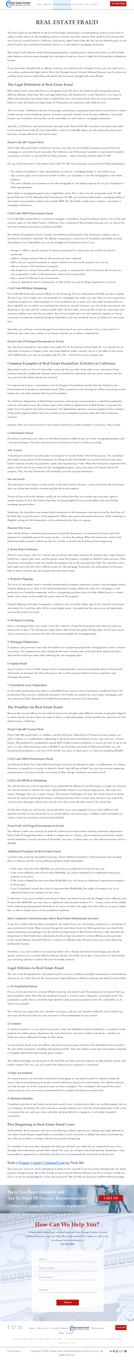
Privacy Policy (13, 1351)
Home (32, 1328)
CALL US (111, 1198)
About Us (42, 1328)
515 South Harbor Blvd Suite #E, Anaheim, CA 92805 (37, 1339)
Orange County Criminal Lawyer (44, 1163)
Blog (61, 1333)
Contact (70, 1333)
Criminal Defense (58, 1328)
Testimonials (97, 1328)
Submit (67, 1302)
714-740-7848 (118, 4)
